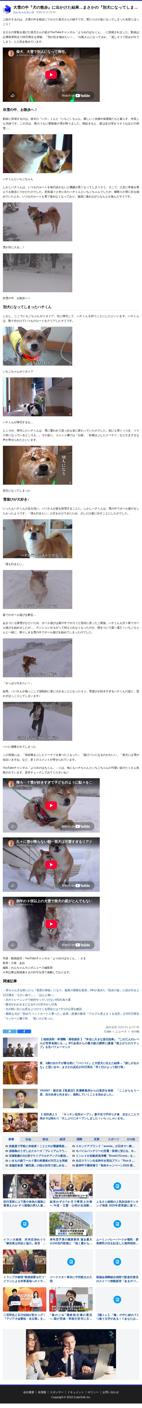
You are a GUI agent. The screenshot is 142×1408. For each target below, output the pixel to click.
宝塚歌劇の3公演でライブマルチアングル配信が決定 (41, 1155)
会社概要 (28, 1392)
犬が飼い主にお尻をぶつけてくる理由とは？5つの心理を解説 (44, 1009)
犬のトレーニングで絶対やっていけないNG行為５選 (38, 999)
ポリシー (93, 1392)
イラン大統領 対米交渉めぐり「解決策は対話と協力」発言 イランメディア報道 (24, 1243)
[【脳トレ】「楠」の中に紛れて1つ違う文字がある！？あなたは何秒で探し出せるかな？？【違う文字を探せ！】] (117, 1299)
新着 (11, 1139)
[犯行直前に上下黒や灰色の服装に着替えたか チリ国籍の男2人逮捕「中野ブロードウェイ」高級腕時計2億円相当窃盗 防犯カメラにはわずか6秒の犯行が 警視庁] (24, 1186)
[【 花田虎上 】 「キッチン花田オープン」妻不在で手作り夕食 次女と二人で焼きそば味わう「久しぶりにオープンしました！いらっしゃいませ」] (20, 1122)
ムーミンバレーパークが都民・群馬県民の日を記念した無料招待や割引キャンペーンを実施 (117, 1243)
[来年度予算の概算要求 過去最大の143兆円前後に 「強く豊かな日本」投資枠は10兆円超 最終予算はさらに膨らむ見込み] (71, 1224)
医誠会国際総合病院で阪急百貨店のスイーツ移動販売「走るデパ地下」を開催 (117, 1281)
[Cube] (7, 13)
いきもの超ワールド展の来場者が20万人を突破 (38, 1160)
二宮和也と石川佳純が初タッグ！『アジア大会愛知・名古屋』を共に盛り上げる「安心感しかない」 (24, 1318)
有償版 (42, 1392)
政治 (45, 1139)
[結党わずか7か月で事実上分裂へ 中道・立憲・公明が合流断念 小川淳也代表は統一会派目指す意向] (71, 1186)
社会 (28, 1139)
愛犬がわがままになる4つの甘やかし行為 (31, 1004)
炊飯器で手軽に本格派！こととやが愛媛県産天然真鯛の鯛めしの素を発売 (54, 1146)
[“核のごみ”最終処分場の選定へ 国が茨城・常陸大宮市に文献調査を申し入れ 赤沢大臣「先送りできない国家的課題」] (71, 1299)
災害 (96, 1139)
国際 (79, 1139)
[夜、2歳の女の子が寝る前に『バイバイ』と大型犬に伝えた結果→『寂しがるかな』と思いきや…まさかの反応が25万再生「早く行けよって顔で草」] (20, 1078)
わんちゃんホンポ (24, 12)
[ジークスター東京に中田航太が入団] (71, 1262)
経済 (62, 1139)
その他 (131, 1139)
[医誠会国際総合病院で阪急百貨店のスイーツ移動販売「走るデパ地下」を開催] (117, 1262)
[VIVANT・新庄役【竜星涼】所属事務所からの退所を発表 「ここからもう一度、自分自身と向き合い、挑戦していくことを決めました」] (20, 1098)
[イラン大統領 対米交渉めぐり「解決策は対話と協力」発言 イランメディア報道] (24, 1224)
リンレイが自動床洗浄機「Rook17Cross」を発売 (107, 1155)
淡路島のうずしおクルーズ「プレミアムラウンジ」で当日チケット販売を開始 (57, 1150)
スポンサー (57, 1392)
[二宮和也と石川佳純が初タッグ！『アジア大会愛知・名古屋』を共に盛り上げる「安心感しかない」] (24, 1299)
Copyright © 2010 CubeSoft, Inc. (71, 1397)
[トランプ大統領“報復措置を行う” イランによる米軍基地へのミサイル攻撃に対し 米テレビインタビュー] (24, 1262)
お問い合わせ (110, 1392)
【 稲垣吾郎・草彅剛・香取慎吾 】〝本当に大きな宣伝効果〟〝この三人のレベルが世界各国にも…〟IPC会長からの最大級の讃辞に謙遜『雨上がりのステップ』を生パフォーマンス (89, 1043)
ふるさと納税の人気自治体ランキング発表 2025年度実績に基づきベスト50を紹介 (117, 1205)
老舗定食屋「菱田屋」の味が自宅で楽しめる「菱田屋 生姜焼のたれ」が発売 (56, 1165)
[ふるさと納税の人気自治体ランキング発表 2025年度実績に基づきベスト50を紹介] (117, 1186)
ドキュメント (75, 1392)
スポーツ (113, 1139)
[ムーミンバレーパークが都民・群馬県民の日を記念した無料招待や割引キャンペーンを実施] (117, 1224)
